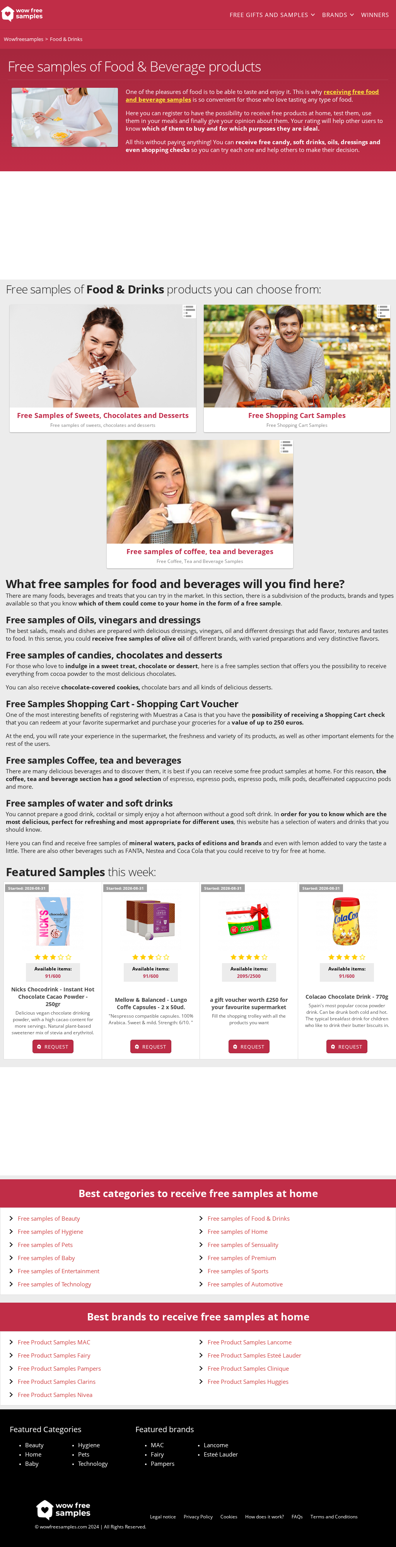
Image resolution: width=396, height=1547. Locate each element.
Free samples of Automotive (245, 1284)
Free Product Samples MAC (54, 1342)
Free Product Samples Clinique (248, 1368)
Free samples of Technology (54, 1284)
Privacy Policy (198, 1516)
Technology (93, 1463)
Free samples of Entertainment (58, 1271)
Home (33, 1454)
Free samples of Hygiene (50, 1231)
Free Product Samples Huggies (248, 1381)
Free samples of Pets (45, 1245)
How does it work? (264, 1516)
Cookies (228, 1516)
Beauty (34, 1445)
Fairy (157, 1454)
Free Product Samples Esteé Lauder (254, 1355)
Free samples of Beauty (49, 1218)
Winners (375, 15)
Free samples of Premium (242, 1258)
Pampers (162, 1463)
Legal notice (163, 1516)
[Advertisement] (198, 225)
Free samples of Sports (238, 1271)
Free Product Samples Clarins (57, 1381)
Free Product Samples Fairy (54, 1355)
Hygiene (89, 1445)
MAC (157, 1445)
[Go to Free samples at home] (39, 15)
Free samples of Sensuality (243, 1245)
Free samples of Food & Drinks (249, 1218)
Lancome (216, 1445)
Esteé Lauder (221, 1454)
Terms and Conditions (334, 1516)
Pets (83, 1454)
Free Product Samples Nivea (55, 1395)
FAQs (297, 1516)
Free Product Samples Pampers (59, 1368)
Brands (334, 15)
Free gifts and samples (269, 15)
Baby (32, 1463)
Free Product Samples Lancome (250, 1342)
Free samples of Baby (46, 1258)
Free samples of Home (238, 1231)
